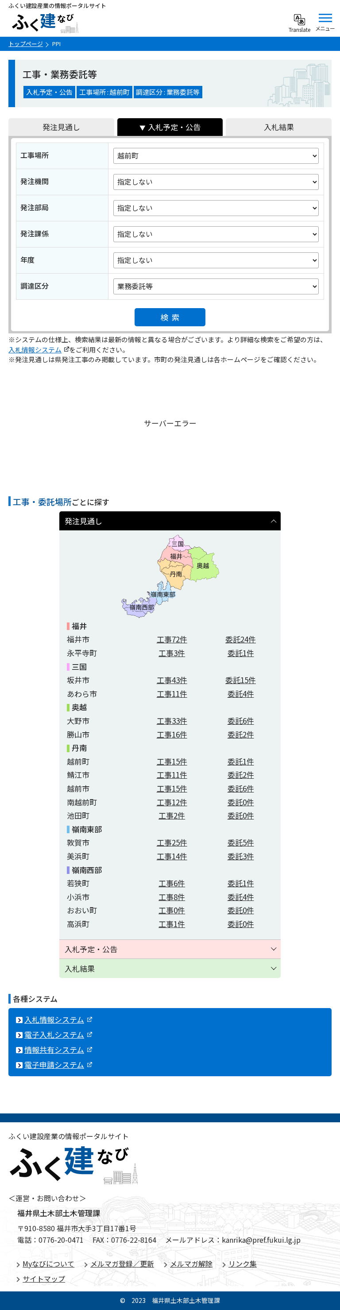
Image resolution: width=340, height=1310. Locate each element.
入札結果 (279, 126)
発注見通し (61, 126)
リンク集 (242, 1263)
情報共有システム (54, 1049)
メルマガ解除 (191, 1263)
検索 (172, 317)
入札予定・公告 (174, 126)
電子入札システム (54, 1034)
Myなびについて (48, 1263)
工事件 (172, 639)
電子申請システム (54, 1064)
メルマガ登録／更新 (122, 1263)
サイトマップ (44, 1278)
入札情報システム (35, 349)
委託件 (240, 639)
